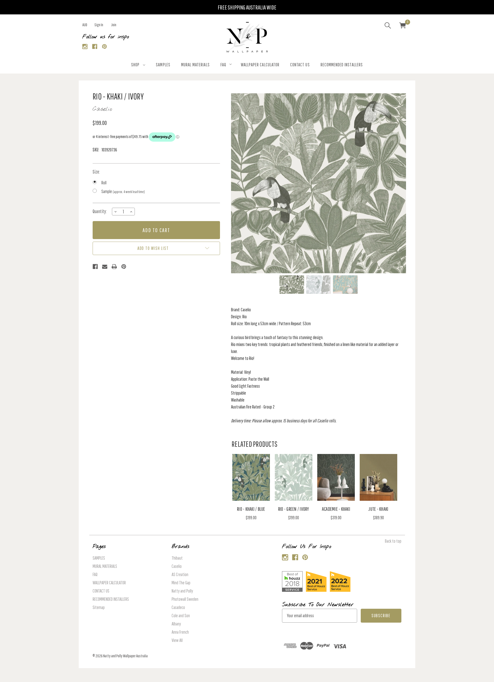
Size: (96, 172)
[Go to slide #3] (345, 284)
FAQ (223, 64)
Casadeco (178, 607)
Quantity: (100, 211)
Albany (176, 623)
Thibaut (177, 558)
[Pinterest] (104, 46)
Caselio (177, 566)
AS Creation (180, 574)
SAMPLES (163, 64)
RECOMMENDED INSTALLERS (342, 64)
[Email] (104, 266)
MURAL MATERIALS (195, 64)
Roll (104, 182)
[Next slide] (398, 183)
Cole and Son (181, 615)
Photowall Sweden (185, 599)
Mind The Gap (181, 582)
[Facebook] (95, 46)
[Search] (387, 26)
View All (177, 640)
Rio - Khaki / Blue (251, 509)
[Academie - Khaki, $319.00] (336, 477)
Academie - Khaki (336, 509)
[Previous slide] (239, 183)
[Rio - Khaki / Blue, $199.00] (251, 477)
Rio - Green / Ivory (293, 509)
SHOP (135, 64)
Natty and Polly (182, 591)
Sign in (98, 24)
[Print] (114, 266)
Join (113, 24)
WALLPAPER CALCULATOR (260, 64)
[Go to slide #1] (291, 284)
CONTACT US (300, 64)
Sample (123, 191)
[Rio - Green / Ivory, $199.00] (293, 477)
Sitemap (99, 607)
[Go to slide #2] (318, 284)
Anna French (180, 632)
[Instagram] (85, 46)
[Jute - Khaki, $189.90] (378, 477)
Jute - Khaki (378, 509)
